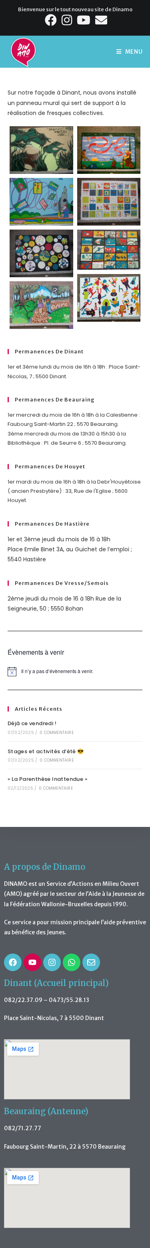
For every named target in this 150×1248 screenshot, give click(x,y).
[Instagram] (52, 962)
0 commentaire (57, 733)
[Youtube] (32, 962)
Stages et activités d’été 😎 (46, 751)
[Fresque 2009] (41, 202)
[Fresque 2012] (109, 202)
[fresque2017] (109, 250)
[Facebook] (13, 962)
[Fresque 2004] (41, 150)
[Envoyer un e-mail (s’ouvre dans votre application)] (100, 20)
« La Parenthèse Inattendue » (47, 779)
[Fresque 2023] (41, 305)
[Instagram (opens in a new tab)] (67, 20)
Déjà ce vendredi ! (32, 723)
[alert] (75, 671)
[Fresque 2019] (109, 298)
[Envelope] (91, 962)
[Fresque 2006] (109, 150)
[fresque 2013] (41, 253)
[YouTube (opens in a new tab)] (84, 20)
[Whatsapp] (71, 962)
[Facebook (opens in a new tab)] (51, 20)
